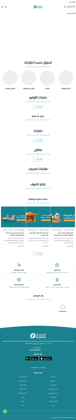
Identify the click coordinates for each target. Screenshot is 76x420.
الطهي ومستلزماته (23, 393)
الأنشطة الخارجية (23, 377)
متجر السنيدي (55, 418)
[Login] (65, 7)
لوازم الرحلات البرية (23, 381)
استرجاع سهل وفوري (53, 393)
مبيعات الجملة (53, 385)
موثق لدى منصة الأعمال (38, 368)
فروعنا (23, 405)
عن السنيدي (53, 377)
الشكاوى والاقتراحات (53, 401)
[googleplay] (31, 358)
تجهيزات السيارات (22, 385)
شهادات (23, 401)
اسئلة (53, 405)
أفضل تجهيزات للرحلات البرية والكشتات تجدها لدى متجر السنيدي (63, 234)
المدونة (23, 397)
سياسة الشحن (53, 397)
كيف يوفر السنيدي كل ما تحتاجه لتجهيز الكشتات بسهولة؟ (15, 234)
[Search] (6, 7)
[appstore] (45, 358)
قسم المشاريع (53, 381)
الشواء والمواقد (23, 389)
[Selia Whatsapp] (5, 411)
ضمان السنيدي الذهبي (53, 389)
